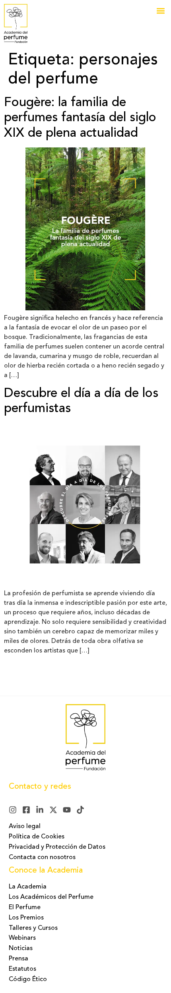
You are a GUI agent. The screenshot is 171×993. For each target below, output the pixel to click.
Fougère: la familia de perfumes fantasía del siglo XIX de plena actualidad (80, 118)
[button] (160, 10)
